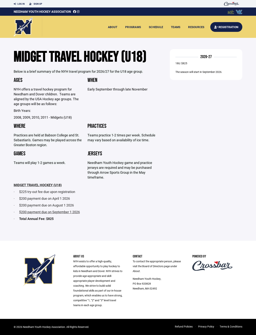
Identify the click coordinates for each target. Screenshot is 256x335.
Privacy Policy (206, 326)
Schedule (156, 27)
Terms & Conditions (231, 326)
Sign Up (37, 3)
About (112, 27)
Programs (133, 27)
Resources (196, 27)
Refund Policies (184, 326)
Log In (21, 3)
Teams (175, 27)
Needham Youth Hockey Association (42, 11)
